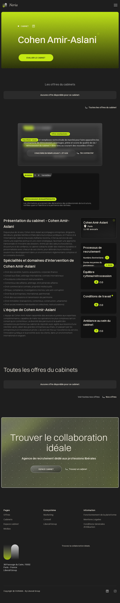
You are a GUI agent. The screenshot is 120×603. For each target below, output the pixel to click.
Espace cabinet (11, 524)
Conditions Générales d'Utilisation (94, 525)
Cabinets (8, 519)
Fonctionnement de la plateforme (100, 514)
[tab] (28, 175)
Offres (7, 514)
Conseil (47, 519)
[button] (114, 5)
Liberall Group (50, 524)
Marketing (48, 514)
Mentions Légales (92, 519)
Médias (7, 528)
